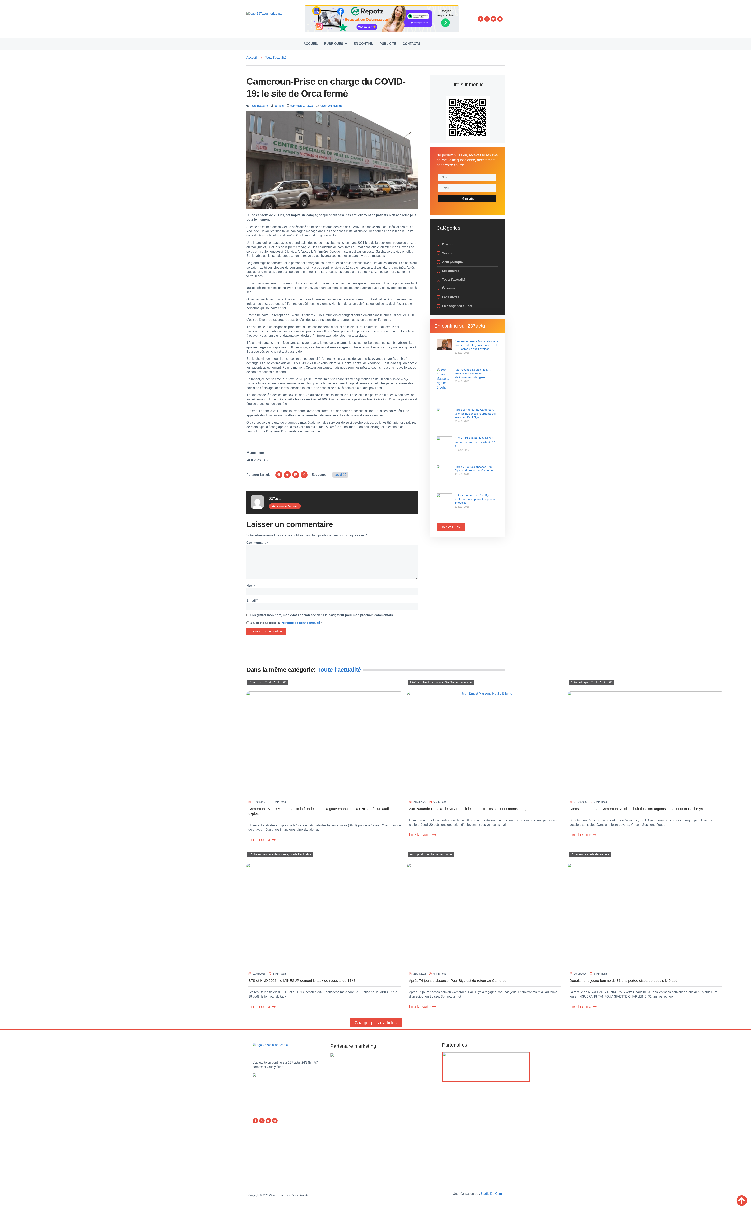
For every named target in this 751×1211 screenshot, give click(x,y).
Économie (256, 682)
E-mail (252, 600)
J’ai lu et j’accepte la (286, 622)
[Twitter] (493, 19)
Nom (250, 585)
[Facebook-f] (480, 19)
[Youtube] (500, 19)
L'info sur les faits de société (429, 682)
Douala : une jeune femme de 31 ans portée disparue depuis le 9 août (624, 981)
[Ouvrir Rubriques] (345, 43)
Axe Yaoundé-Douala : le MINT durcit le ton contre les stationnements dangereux (474, 373)
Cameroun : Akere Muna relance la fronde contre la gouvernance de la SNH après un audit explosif (476, 345)
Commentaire (257, 542)
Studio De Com (492, 1193)
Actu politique (579, 682)
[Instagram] (487, 19)
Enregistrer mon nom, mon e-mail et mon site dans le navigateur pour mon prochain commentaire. (322, 615)
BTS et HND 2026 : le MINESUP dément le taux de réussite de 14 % (475, 442)
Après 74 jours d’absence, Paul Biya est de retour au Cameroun (458, 981)
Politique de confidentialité (301, 622)
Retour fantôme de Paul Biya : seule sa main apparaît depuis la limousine (475, 499)
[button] (278, 474)
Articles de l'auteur (285, 506)
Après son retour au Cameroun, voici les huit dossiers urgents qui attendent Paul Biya (475, 413)
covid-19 (340, 474)
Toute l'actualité (275, 57)
